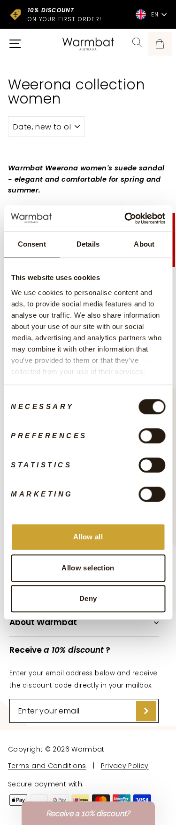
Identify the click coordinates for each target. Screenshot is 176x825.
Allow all (88, 537)
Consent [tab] (32, 244)
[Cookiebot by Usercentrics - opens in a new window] (125, 218)
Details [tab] (88, 244)
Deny (88, 598)
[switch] (151, 435)
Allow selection (88, 568)
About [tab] (144, 244)
